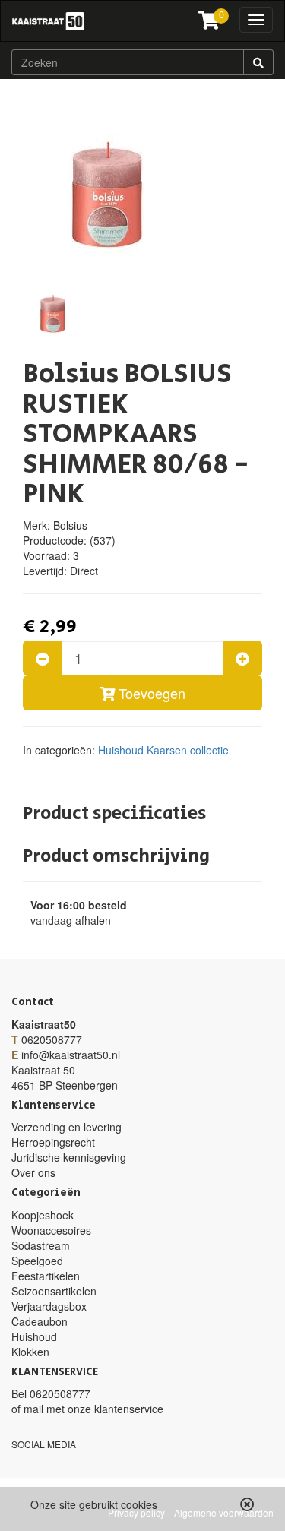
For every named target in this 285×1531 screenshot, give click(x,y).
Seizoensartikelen (54, 1291)
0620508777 (51, 1039)
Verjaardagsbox (49, 1306)
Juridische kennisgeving (68, 1157)
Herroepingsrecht (53, 1142)
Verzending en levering (66, 1126)
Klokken (30, 1351)
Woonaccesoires (51, 1230)
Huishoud (121, 750)
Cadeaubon (39, 1321)
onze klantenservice (115, 1408)
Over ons (33, 1172)
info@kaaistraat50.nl (70, 1054)
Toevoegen (150, 693)
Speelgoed (37, 1260)
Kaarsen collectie (188, 750)
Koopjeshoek (42, 1215)
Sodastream (40, 1245)
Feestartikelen (45, 1275)
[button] (247, 1504)
